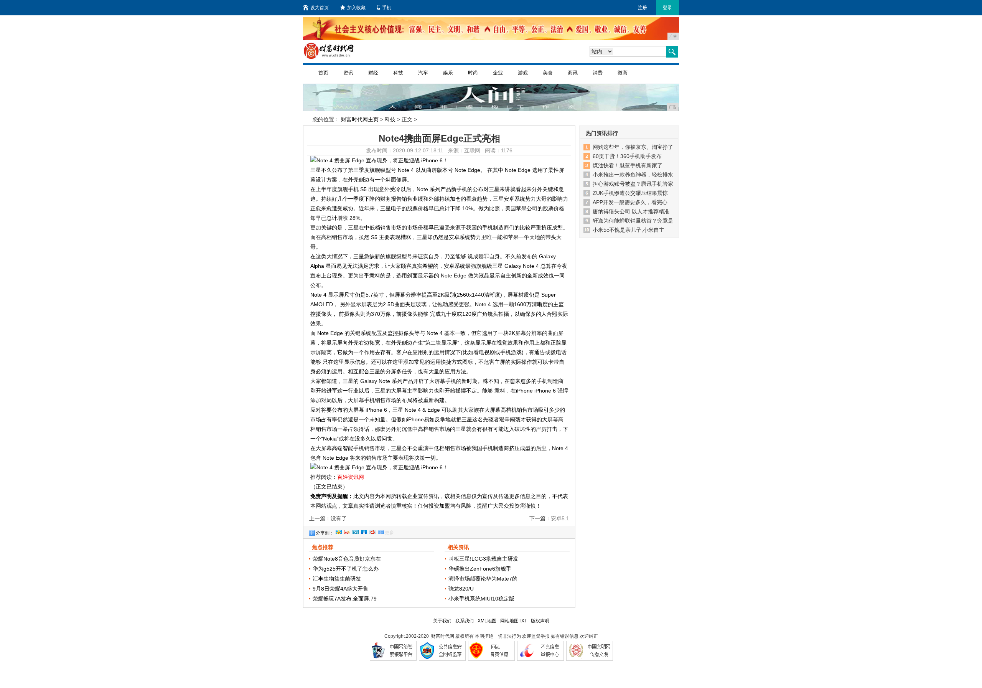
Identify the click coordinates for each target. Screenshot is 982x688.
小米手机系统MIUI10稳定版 (481, 599)
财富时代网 (442, 636)
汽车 (423, 73)
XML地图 (487, 621)
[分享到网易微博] (372, 531)
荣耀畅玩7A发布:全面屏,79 (345, 599)
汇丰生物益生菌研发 (337, 579)
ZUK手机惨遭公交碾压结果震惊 (630, 193)
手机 (386, 7)
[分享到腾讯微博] (355, 531)
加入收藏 (356, 7)
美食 (548, 73)
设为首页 (319, 7)
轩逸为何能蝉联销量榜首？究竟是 (633, 221)
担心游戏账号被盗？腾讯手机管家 (633, 184)
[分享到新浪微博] (347, 531)
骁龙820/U (461, 589)
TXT (523, 621)
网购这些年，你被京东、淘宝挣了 (633, 147)
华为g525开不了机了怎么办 (346, 569)
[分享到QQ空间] (338, 531)
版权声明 (540, 621)
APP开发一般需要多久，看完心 (630, 202)
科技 (398, 73)
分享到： (325, 533)
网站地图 (509, 621)
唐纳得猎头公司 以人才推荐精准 (631, 211)
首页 (323, 73)
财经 (373, 73)
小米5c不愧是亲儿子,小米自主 (628, 230)
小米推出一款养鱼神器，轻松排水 (633, 175)
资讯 (348, 73)
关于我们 (442, 621)
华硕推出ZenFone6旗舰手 (479, 569)
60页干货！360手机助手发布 (627, 156)
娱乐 (448, 73)
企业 (498, 73)
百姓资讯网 (350, 477)
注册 (642, 7)
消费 (598, 73)
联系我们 (464, 621)
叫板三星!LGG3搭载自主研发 (483, 559)
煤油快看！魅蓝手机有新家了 (627, 165)
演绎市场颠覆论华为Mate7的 (482, 579)
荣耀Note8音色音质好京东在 (347, 559)
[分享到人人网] (363, 531)
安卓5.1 (560, 518)
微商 (623, 73)
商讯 (573, 73)
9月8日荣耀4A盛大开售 (340, 589)
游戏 (523, 73)
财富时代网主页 (360, 119)
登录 (667, 7)
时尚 (473, 73)
